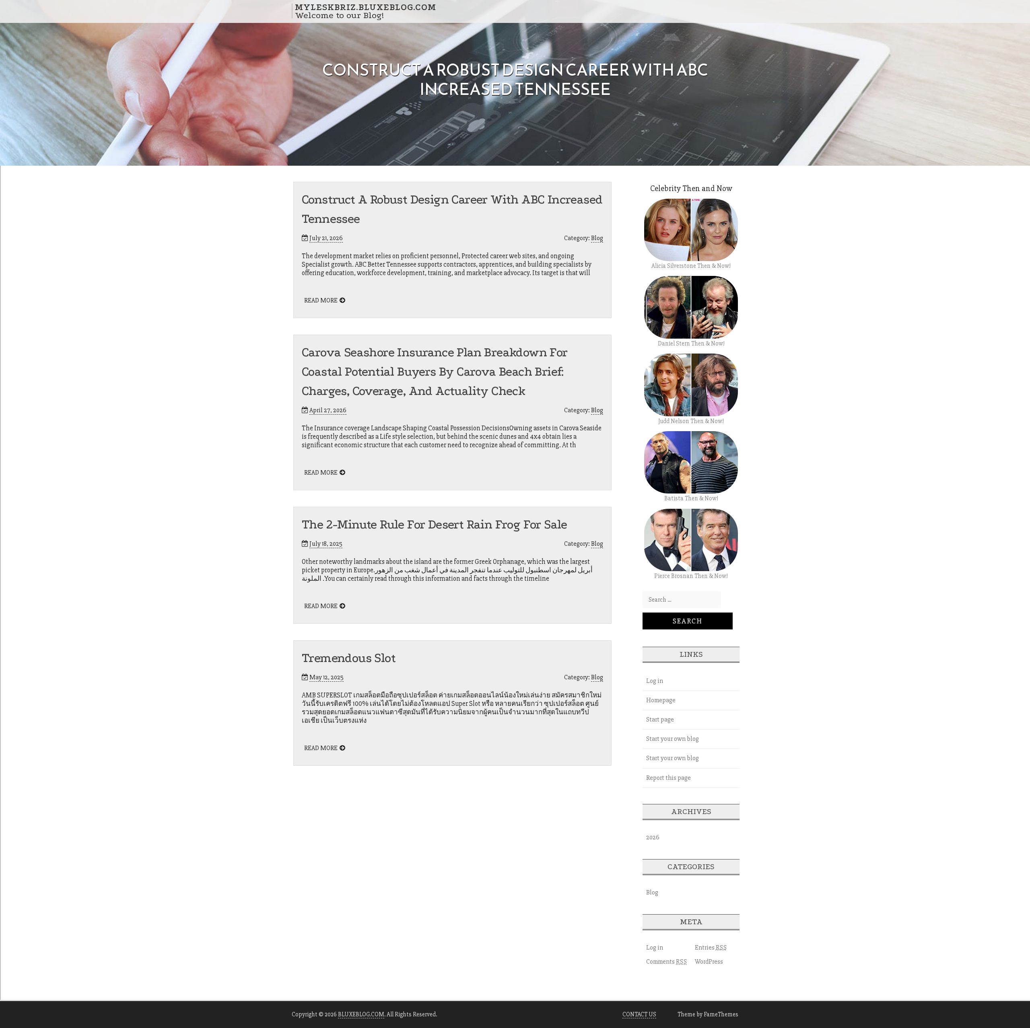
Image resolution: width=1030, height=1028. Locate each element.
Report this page (668, 778)
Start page (660, 719)
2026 (652, 837)
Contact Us (639, 1014)
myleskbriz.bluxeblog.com (365, 7)
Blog (597, 238)
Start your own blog (672, 739)
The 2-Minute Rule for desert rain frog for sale (434, 525)
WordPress (709, 962)
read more (321, 300)
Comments (666, 962)
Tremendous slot (349, 658)
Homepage (661, 700)
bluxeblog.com (361, 1014)
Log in (654, 681)
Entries (711, 948)
